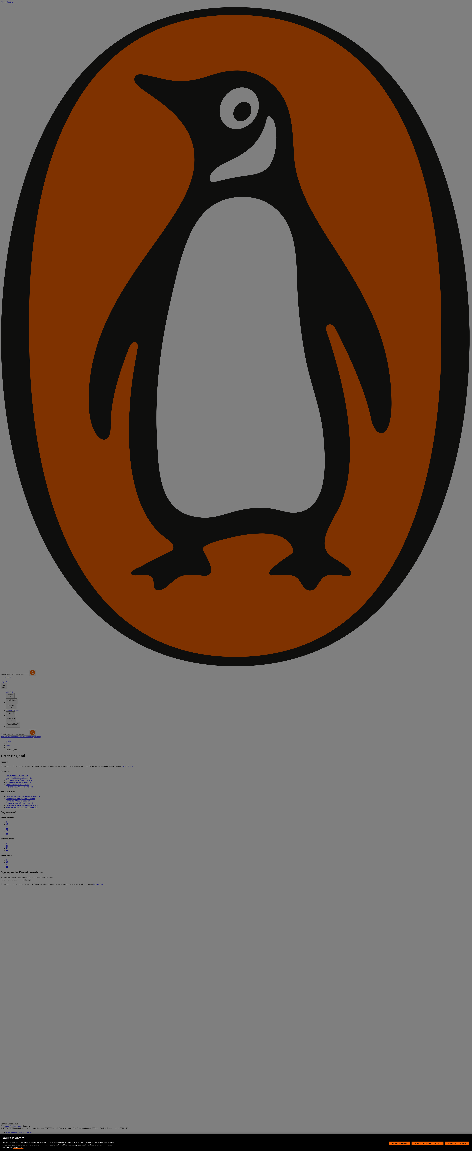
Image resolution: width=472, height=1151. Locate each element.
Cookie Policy (18, 1147)
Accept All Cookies (457, 1143)
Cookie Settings (399, 1143)
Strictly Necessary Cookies (427, 1143)
